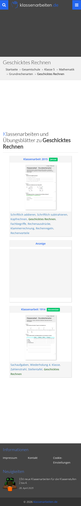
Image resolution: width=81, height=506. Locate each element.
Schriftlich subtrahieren (52, 214)
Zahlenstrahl (19, 369)
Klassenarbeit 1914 (33, 309)
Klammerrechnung (22, 228)
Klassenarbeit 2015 (35, 159)
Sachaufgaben (20, 365)
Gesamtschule (31, 69)
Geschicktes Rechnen (42, 219)
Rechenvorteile (20, 233)
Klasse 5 (49, 69)
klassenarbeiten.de (45, 502)
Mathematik (66, 69)
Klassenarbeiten (39, 5)
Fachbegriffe (18, 224)
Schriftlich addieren (23, 214)
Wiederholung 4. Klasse (45, 365)
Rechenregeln (44, 228)
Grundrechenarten (21, 74)
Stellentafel (35, 369)
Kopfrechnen (19, 219)
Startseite (12, 69)
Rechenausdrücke (39, 224)
